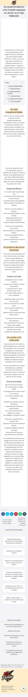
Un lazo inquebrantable (15, 86)
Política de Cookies (7, 688)
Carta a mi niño (15, 96)
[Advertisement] (14, 34)
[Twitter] (12, 514)
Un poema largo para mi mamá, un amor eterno (7, 521)
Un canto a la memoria (15, 99)
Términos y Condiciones (8, 689)
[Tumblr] (24, 514)
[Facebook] (3, 514)
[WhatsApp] (20, 514)
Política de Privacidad (8, 686)
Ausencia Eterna (15, 89)
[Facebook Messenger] (7, 514)
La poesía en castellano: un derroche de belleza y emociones (22, 521)
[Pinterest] (16, 514)
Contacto (4, 691)
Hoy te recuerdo (16, 101)
